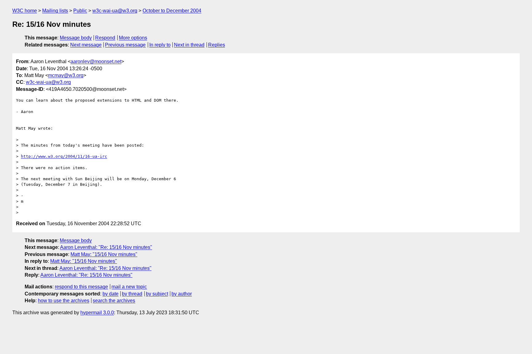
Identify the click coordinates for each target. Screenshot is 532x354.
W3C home (24, 10)
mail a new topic (129, 286)
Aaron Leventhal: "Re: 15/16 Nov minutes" (106, 247)
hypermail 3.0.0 (97, 312)
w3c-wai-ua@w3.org (114, 10)
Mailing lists (55, 10)
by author (181, 293)
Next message (86, 44)
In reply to (160, 44)
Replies (216, 44)
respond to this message (81, 286)
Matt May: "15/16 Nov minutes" (104, 254)
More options (133, 37)
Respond (105, 37)
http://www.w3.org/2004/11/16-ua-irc (64, 156)
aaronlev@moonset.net (96, 61)
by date (111, 293)
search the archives (114, 300)
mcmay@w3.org (65, 75)
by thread (132, 293)
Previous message (125, 44)
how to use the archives (63, 300)
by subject (157, 293)
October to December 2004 (172, 10)
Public (80, 10)
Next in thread (189, 44)
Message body (76, 37)
